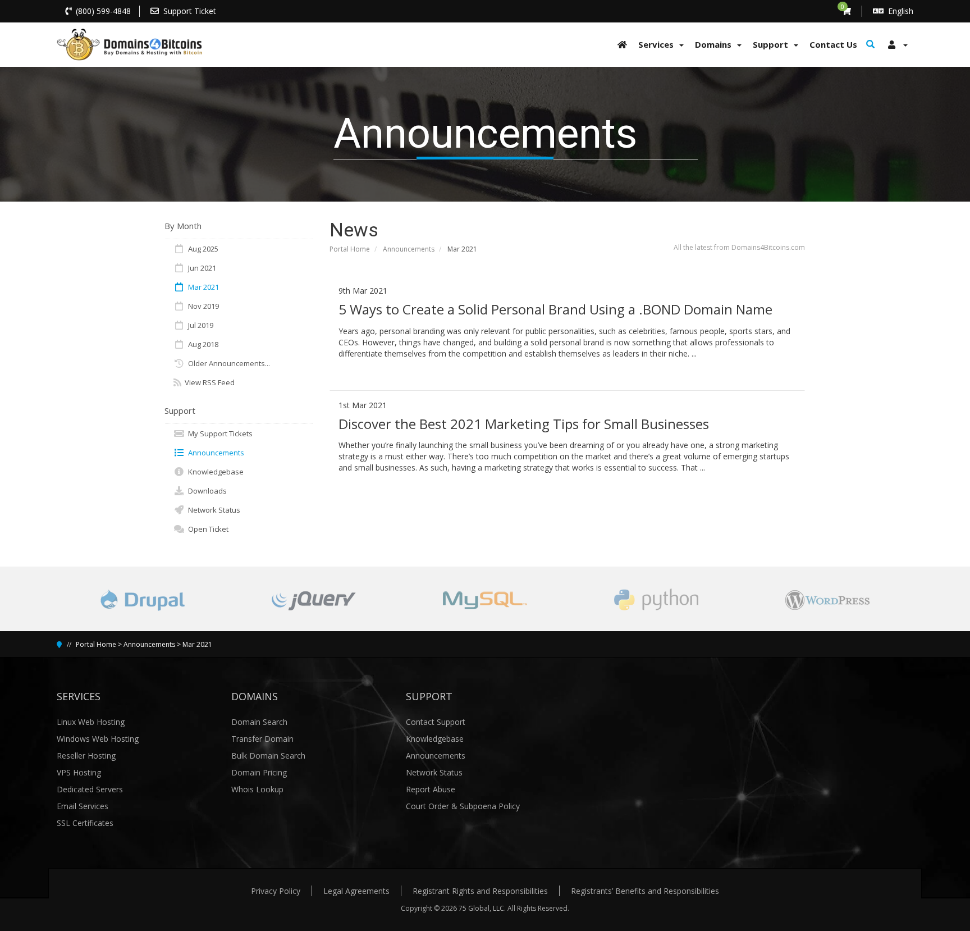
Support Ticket (189, 11)
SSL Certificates (85, 823)
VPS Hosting (79, 772)
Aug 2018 (201, 344)
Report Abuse (430, 789)
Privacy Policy (275, 891)
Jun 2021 (200, 268)
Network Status (212, 510)
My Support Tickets (219, 433)
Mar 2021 (202, 287)
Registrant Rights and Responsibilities (480, 891)
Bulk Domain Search (268, 755)
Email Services (82, 806)
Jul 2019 (199, 325)
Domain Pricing (259, 772)
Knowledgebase (214, 472)
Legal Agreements (356, 891)
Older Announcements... (227, 363)
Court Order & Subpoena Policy (463, 806)
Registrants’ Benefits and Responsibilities (645, 891)
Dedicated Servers (90, 789)
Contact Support (435, 721)
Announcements (408, 249)
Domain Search (259, 721)
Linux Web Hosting (91, 721)
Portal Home (350, 249)
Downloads (206, 491)
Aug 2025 (201, 249)
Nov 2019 (202, 306)
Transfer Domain (262, 738)
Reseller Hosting (86, 755)
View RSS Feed (208, 382)
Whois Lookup (257, 789)
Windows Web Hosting (98, 738)
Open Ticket (206, 529)
